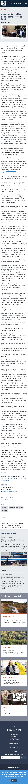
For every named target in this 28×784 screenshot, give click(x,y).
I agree (14, 780)
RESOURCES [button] (13, 747)
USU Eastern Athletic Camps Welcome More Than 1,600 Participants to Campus (13, 541)
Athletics (3, 10)
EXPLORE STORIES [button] (13, 744)
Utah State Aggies (7, 500)
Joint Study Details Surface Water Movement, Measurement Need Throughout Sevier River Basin (14, 622)
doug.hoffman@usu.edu (10, 491)
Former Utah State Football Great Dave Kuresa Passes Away (12, 578)
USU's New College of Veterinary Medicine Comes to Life (13, 712)
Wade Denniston (11, 171)
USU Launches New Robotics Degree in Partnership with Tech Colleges (13, 682)
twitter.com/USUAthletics (8, 478)
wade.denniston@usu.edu (8, 173)
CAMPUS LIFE (6, 707)
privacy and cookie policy (15, 776)
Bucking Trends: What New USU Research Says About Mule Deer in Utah (13, 653)
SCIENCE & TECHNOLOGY (9, 677)
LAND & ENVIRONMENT (9, 616)
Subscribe (23, 758)
